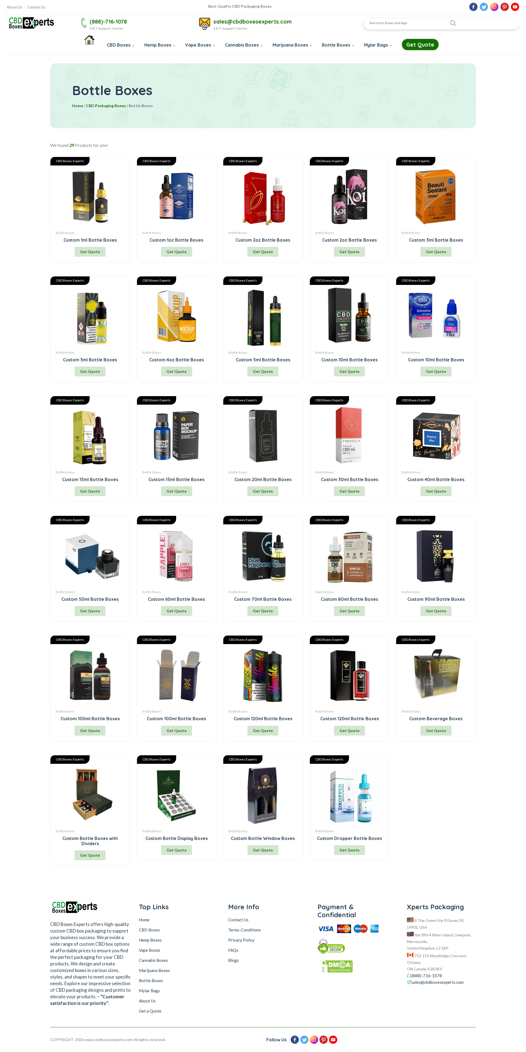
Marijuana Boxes (291, 45)
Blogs (233, 960)
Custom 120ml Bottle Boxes (263, 718)
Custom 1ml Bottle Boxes (90, 240)
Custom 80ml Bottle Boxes (349, 599)
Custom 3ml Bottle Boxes (436, 240)
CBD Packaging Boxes (106, 105)
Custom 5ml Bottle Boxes (263, 359)
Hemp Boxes (158, 45)
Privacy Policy (241, 939)
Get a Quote (150, 1010)
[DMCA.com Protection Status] (352, 967)
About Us (14, 7)
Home (77, 105)
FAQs (233, 950)
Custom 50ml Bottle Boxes (90, 599)
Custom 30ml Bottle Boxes (349, 479)
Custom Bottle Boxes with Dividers (90, 841)
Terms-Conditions (244, 929)
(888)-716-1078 (108, 21)
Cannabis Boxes (242, 45)
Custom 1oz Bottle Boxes (176, 240)
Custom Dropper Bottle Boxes (349, 838)
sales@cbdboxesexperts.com (252, 21)
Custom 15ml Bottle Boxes (90, 479)
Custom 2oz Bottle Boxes (263, 240)
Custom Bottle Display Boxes (176, 838)
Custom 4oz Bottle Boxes (176, 359)
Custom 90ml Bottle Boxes (436, 599)
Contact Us (36, 7)
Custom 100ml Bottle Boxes (90, 718)
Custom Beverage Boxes (435, 718)
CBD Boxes (119, 45)
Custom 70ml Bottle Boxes (262, 599)
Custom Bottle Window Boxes (263, 838)
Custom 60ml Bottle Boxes (176, 599)
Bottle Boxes (336, 45)
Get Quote (420, 44)
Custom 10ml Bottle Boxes (349, 359)
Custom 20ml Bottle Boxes (263, 479)
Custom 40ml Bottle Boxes (435, 479)
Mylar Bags (376, 45)
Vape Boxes (198, 45)
